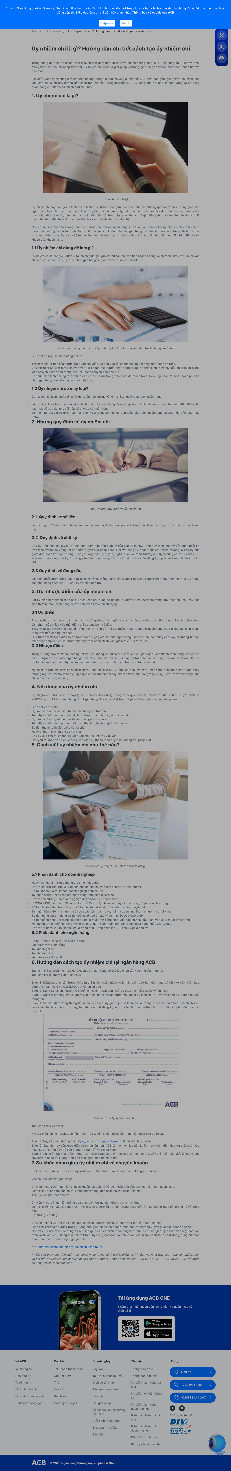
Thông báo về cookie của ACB (153, 12)
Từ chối (126, 23)
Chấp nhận (107, 23)
